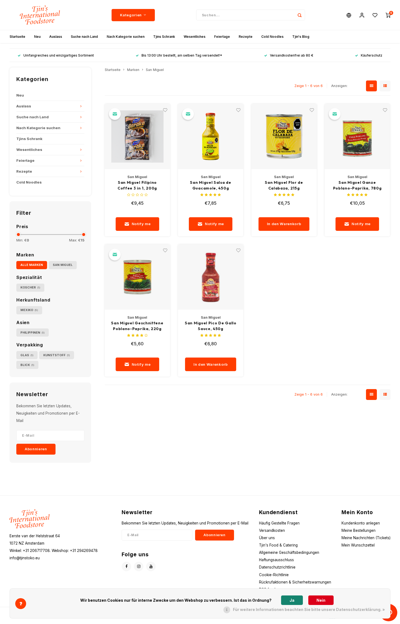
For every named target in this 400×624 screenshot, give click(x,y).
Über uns (267, 538)
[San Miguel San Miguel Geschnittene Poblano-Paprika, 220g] (137, 277)
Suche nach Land (84, 37)
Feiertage (222, 37)
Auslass (55, 37)
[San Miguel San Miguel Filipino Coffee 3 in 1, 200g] (137, 136)
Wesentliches (194, 37)
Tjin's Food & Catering (278, 545)
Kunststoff (56, 355)
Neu (37, 37)
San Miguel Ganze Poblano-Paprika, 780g (357, 185)
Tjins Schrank (164, 37)
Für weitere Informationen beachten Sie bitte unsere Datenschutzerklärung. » (309, 609)
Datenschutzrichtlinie (277, 567)
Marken (133, 70)
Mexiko (29, 310)
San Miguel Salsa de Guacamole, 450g (210, 185)
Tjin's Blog (300, 37)
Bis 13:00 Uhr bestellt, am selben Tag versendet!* (181, 55)
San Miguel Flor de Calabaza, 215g (284, 185)
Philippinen (32, 332)
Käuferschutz (371, 55)
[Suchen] (299, 15)
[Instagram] (138, 566)
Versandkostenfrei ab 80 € (291, 55)
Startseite (17, 37)
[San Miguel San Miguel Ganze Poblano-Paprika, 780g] (357, 136)
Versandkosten (272, 530)
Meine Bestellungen (358, 530)
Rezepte (246, 37)
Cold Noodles (272, 37)
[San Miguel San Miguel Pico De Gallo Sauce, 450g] (210, 277)
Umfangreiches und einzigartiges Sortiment (58, 55)
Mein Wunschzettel (358, 545)
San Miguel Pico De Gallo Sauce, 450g (210, 326)
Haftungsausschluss (276, 560)
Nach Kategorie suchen (125, 37)
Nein (320, 600)
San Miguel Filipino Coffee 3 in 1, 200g (137, 185)
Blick (27, 365)
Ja (292, 600)
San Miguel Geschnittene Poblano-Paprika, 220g (137, 326)
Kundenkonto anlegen (360, 523)
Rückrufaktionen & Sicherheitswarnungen (295, 582)
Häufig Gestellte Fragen (279, 523)
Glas (26, 355)
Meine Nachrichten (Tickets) (365, 538)
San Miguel (63, 265)
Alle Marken (31, 265)
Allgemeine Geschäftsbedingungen (289, 552)
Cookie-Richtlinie (274, 575)
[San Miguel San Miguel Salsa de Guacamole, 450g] (210, 136)
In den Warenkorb (284, 224)
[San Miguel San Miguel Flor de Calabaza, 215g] (284, 136)
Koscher (30, 287)
